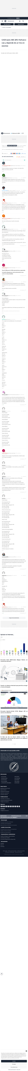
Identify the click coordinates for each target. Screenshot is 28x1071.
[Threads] (6, 806)
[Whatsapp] (5, 806)
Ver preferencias (14, 1067)
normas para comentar (12, 145)
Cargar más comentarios (14, 617)
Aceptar (14, 1061)
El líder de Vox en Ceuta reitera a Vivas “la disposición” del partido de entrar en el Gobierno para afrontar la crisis (14, 738)
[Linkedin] (17, 806)
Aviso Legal (18, 1069)
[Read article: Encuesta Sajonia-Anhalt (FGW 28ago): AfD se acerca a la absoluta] (14, 699)
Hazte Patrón (4, 786)
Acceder (24, 153)
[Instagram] (12, 806)
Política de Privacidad (12, 1069)
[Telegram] (8, 806)
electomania (6, 478)
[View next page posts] (15, 744)
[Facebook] (3, 806)
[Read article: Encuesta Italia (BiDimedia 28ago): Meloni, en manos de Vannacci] (14, 647)
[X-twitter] (1, 806)
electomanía (11, 21)
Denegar (14, 1064)
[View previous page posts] (13, 744)
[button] (26, 1051)
